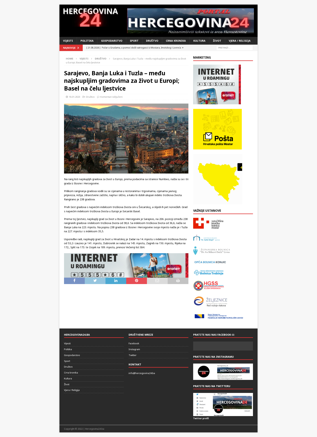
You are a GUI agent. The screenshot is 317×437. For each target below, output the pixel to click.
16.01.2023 (74, 96)
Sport (134, 40)
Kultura (199, 40)
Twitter (132, 355)
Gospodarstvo (111, 40)
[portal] (190, 20)
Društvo (152, 40)
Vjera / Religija (240, 40)
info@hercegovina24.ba (142, 373)
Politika (87, 40)
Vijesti (68, 40)
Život (217, 40)
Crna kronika (176, 40)
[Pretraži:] (234, 47)
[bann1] (126, 275)
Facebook (134, 343)
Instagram (134, 349)
